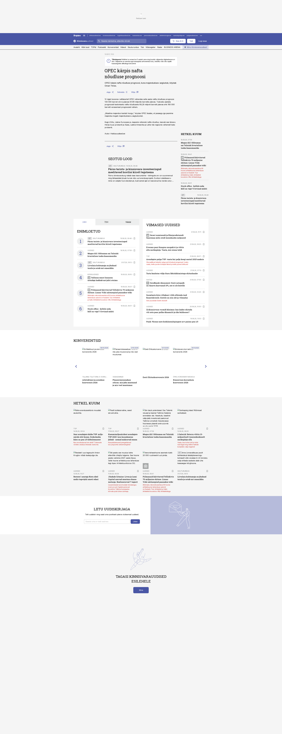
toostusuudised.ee (109, 35)
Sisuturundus (133, 47)
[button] (107, 521)
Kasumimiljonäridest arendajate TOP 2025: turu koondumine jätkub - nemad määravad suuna (122, 437)
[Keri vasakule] (76, 366)
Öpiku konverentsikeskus (184, 377)
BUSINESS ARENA (172, 47)
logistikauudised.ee (123, 35)
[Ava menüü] (84, 35)
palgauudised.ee (192, 35)
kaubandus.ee (137, 35)
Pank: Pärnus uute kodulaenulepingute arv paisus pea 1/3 (172, 321)
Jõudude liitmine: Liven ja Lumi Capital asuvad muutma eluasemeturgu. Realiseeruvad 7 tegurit (123, 479)
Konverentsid (113, 47)
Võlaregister (151, 47)
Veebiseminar (118, 377)
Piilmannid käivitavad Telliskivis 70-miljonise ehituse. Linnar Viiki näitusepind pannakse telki (158, 479)
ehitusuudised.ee (95, 35)
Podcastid (102, 47)
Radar (159, 47)
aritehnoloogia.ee (165, 35)
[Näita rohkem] (201, 35)
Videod (123, 47)
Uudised (91, 250)
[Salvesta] (134, 238)
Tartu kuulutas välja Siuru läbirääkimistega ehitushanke (172, 273)
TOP (148, 256)
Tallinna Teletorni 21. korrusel (95, 377)
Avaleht (76, 47)
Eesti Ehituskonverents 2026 (156, 377)
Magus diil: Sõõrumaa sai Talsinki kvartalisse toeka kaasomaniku (192, 145)
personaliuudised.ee (150, 35)
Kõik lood (85, 47)
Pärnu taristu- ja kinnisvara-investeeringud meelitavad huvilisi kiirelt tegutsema (134, 170)
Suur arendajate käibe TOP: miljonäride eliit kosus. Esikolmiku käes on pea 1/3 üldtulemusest (88, 437)
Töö (142, 47)
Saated (149, 280)
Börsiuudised (93, 274)
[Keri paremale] (206, 366)
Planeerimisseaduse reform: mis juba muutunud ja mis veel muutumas (125, 382)
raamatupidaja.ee (179, 35)
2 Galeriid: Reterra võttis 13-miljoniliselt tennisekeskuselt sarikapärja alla (191, 437)
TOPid (93, 47)
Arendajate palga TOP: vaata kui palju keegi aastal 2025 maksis (175, 259)
